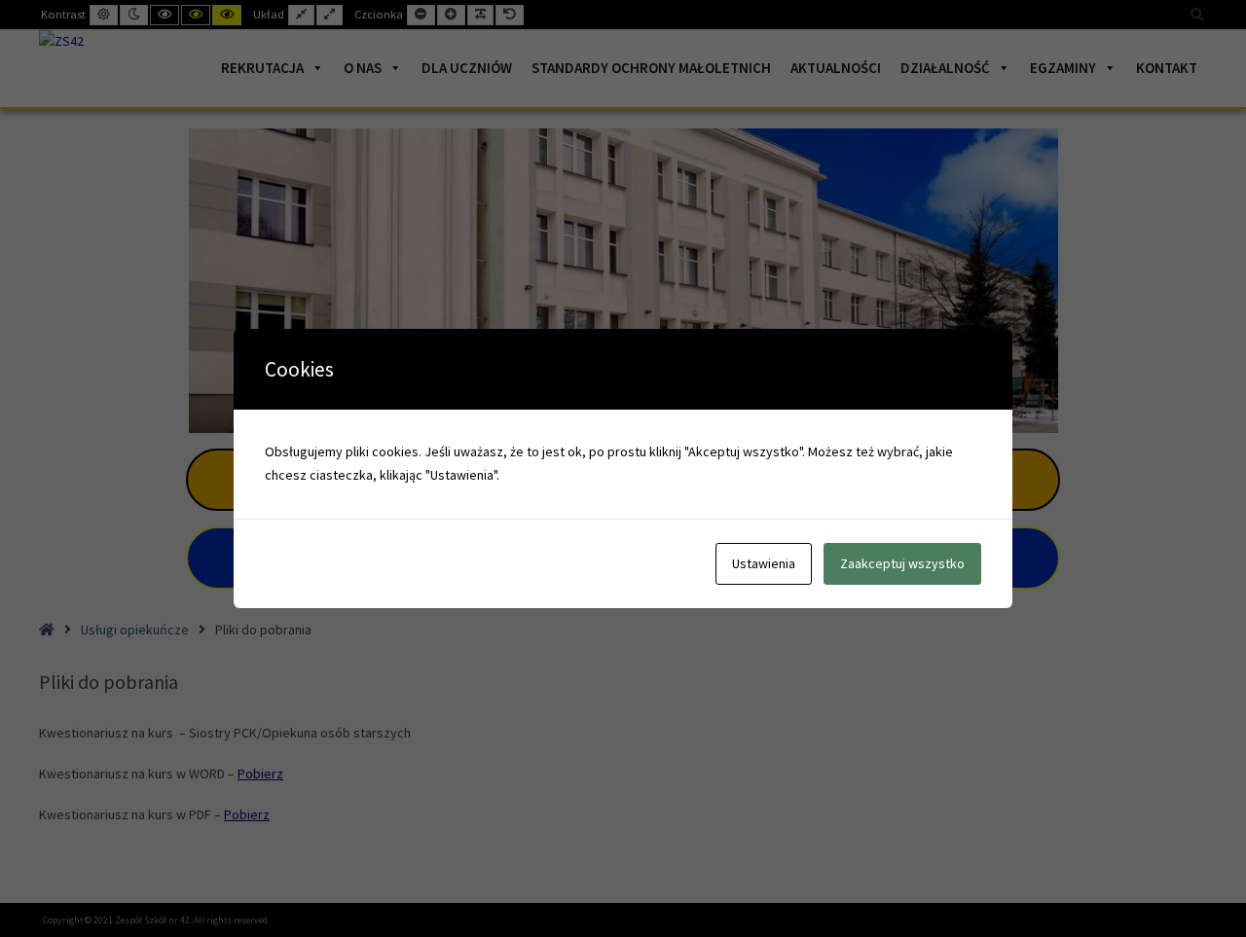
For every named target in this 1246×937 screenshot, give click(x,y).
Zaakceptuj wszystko (902, 563)
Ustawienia (763, 563)
